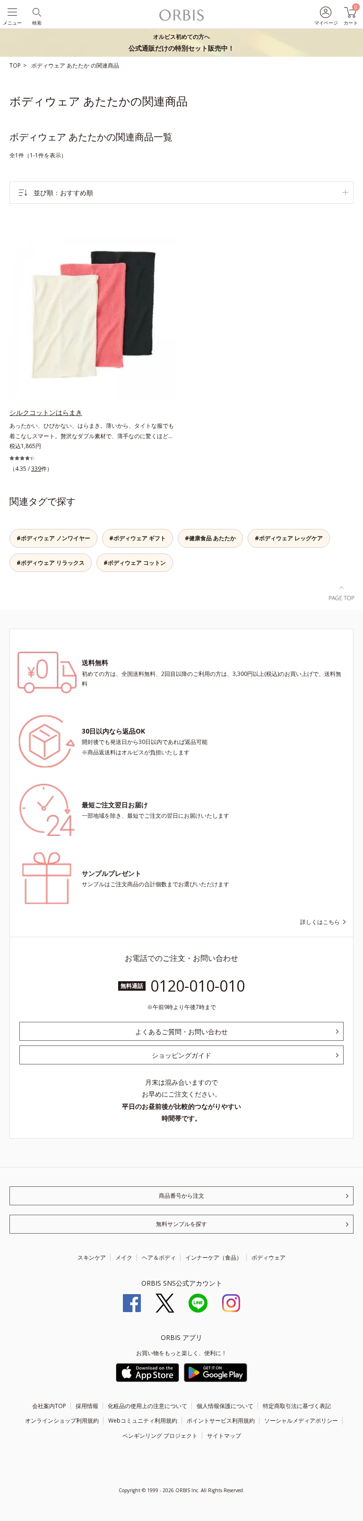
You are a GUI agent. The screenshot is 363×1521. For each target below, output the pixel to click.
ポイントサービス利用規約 (221, 1421)
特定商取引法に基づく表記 (297, 1406)
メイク (123, 1257)
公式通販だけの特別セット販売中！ (181, 42)
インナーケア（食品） (213, 1257)
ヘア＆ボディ (159, 1257)
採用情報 (87, 1406)
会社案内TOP (49, 1406)
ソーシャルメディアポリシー (301, 1421)
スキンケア (92, 1257)
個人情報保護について (225, 1406)
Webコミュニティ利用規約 (142, 1421)
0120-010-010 (197, 986)
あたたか (79, 65)
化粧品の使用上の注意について (147, 1406)
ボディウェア (49, 65)
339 (36, 469)
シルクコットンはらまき (45, 412)
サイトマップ (224, 1436)
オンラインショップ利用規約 (62, 1421)
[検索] (36, 12)
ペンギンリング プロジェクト (160, 1436)
